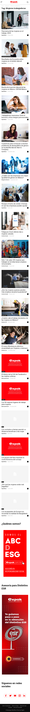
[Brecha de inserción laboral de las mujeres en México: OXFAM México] (15, 76)
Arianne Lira (4, 322)
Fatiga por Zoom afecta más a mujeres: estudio (12, 233)
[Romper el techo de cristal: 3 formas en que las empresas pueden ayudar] (15, 193)
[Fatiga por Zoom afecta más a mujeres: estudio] (15, 221)
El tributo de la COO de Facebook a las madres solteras (14, 375)
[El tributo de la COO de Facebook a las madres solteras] (15, 363)
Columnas (4, 343)
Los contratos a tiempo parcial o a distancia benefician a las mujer (14, 430)
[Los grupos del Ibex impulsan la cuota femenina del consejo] (15, 446)
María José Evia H (5, 378)
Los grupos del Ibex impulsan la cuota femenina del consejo (13, 458)
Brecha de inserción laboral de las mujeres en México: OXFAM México (14, 88)
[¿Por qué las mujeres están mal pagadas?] (15, 474)
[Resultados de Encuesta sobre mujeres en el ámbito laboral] (15, 48)
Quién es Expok (15, 705)
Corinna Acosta (5, 235)
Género (3, 84)
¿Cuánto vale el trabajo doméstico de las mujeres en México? (15, 319)
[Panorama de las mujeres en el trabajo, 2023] (15, 20)
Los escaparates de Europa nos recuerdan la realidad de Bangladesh (14, 512)
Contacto (10, 707)
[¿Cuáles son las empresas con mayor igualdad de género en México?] (15, 165)
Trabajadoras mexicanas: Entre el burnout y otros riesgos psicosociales (15, 116)
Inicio (3, 6)
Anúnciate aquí (23, 705)
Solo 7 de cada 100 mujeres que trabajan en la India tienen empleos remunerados (14, 262)
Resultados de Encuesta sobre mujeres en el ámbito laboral (12, 60)
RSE (2, 426)
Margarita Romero (5, 179)
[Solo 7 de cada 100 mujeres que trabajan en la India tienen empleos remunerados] (15, 249)
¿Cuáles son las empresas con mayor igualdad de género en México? (15, 177)
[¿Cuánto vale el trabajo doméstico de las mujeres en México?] (15, 307)
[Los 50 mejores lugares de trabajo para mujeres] (15, 391)
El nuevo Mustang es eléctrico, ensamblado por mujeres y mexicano (15, 347)
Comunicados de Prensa (6, 56)
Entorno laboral (5, 257)
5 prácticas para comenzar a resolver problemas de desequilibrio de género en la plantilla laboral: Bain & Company (15, 146)
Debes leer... (4, 28)
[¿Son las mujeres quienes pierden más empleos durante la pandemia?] (15, 279)
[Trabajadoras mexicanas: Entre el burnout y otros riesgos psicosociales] (15, 104)
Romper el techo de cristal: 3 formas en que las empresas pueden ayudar (14, 205)
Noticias (3, 201)
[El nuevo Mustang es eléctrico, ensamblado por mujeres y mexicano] (15, 335)
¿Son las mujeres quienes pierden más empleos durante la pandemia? (14, 291)
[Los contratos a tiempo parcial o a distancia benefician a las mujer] (15, 418)
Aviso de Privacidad (18, 707)
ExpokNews (4, 35)
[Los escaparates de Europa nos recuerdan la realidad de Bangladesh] (15, 501)
